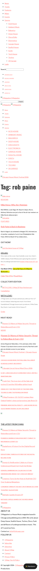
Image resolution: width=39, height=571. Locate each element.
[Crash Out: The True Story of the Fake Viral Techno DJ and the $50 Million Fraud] (19, 384)
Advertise (7, 82)
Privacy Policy (10, 557)
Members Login (8, 74)
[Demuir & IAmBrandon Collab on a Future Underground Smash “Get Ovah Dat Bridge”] (19, 466)
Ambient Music (14, 27)
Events (7, 17)
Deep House (13, 34)
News (7, 3)
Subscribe (8, 543)
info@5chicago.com (17, 531)
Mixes (7, 13)
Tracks (7, 7)
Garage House (13, 44)
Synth (10, 51)
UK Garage (12, 61)
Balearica (11, 30)
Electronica (12, 41)
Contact (8, 553)
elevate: (4, 253)
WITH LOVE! (6, 295)
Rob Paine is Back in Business (13, 226)
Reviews (4, 200)
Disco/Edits (12, 37)
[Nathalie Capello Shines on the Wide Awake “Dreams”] (12, 495)
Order (3, 312)
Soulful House (13, 47)
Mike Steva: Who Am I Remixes (14, 205)
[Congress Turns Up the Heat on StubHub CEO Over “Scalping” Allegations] (19, 482)
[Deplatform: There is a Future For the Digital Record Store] (19, 450)
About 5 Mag (8, 85)
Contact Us (7, 93)
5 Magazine (9, 540)
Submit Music (8, 89)
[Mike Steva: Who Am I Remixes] (5, 196)
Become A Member (9, 78)
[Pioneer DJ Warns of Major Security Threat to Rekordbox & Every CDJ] (19, 327)
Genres (7, 20)
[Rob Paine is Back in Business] (5, 218)
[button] (30, 566)
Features (8, 10)
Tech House (12, 54)
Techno (11, 57)
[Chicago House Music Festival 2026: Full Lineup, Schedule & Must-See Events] (19, 355)
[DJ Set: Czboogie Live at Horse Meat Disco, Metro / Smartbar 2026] (16, 368)
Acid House (12, 24)
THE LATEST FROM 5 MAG (12, 424)
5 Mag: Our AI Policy (12, 560)
